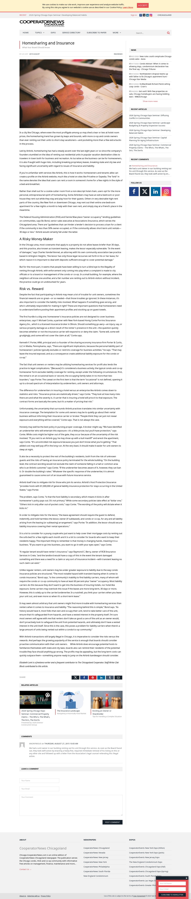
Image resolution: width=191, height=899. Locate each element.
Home (26, 32)
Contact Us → (25, 869)
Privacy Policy (46, 896)
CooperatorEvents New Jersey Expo (144, 857)
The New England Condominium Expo (145, 862)
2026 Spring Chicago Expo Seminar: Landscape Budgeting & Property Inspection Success (149, 124)
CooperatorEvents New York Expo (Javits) (146, 852)
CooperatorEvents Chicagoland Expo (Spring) (148, 871)
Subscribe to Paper (96, 32)
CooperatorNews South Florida (97, 871)
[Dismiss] (186, 878)
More (115, 32)
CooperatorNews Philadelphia (97, 866)
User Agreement (139, 896)
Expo (53, 32)
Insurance (118, 54)
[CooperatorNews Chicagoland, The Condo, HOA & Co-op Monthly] (41, 24)
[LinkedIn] (155, 191)
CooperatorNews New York (95, 862)
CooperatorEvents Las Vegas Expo (143, 880)
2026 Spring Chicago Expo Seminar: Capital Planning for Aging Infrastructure (63, 15)
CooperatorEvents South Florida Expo (145, 876)
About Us (22, 896)
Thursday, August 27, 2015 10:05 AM (61, 743)
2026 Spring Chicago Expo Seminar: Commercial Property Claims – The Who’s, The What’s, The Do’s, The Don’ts (150, 148)
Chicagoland (165, 15)
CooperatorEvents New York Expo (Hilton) (147, 848)
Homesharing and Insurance (144, 165)
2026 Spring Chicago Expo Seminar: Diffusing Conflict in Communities (149, 116)
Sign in (134, 15)
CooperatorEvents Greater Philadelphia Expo (148, 885)
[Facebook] (134, 191)
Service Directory (71, 32)
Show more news (150, 101)
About (22, 839)
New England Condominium (96, 876)
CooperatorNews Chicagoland (97, 848)
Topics (38, 32)
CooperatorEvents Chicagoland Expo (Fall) (147, 866)
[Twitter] (144, 191)
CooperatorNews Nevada (94, 852)
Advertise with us (33, 896)
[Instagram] (166, 191)
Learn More (128, 7)
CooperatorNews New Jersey (96, 857)
